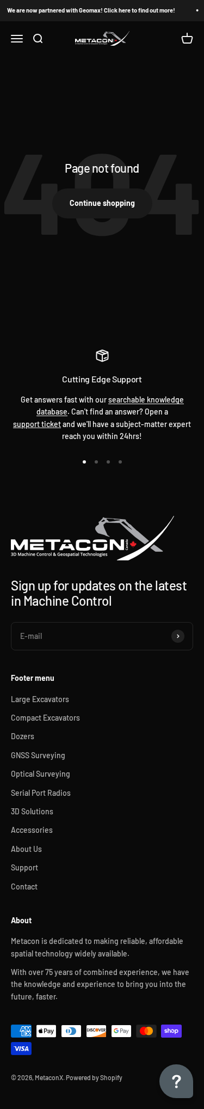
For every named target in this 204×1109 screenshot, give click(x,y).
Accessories (32, 829)
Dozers (22, 736)
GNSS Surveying (38, 755)
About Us (26, 849)
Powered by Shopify (94, 1077)
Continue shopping (102, 203)
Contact (24, 886)
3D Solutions (32, 811)
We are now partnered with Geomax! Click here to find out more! (91, 10)
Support (24, 867)
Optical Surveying (40, 773)
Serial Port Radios (41, 792)
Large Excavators (40, 699)
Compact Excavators (45, 717)
